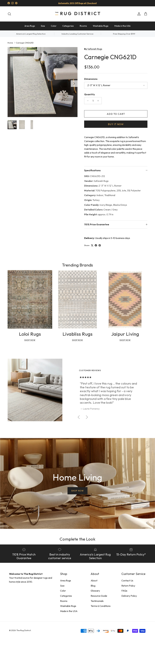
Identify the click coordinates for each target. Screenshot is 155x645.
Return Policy (128, 585)
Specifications (92, 170)
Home (10, 42)
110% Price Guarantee (96, 224)
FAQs (124, 590)
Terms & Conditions (100, 605)
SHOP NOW (77, 490)
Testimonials (97, 600)
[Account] (138, 14)
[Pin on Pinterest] (100, 245)
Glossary (95, 590)
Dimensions (90, 78)
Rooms (83, 25)
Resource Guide (99, 595)
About (94, 580)
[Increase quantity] (99, 100)
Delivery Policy (129, 595)
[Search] (9, 14)
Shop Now (29, 340)
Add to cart (116, 113)
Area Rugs (30, 25)
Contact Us (127, 580)
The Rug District (23, 630)
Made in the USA (122, 25)
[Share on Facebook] (96, 245)
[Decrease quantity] (87, 100)
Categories (68, 25)
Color (53, 25)
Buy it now (116, 124)
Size (43, 25)
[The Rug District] (77, 13)
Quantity (89, 94)
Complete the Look (77, 538)
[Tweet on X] (92, 245)
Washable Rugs (100, 25)
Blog (93, 585)
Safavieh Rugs (94, 48)
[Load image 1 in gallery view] (43, 82)
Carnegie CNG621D (25, 42)
